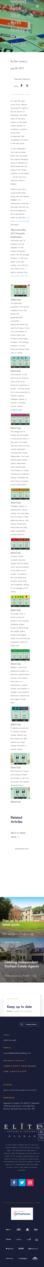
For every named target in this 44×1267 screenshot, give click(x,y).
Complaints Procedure (20, 1066)
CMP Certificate (15, 1071)
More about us (13, 976)
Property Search (31, 1024)
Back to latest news (18, 835)
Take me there (10, 934)
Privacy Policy (14, 1060)
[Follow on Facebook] (14, 1182)
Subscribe (17, 79)
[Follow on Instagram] (30, 1182)
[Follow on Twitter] (22, 1182)
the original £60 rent (19, 276)
